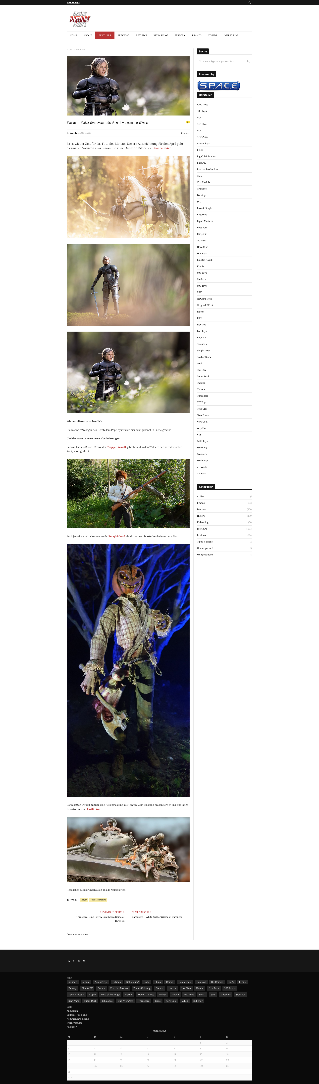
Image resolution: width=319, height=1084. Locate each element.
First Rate (202, 227)
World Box (202, 460)
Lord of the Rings (110, 994)
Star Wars (73, 1000)
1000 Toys (202, 104)
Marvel (128, 994)
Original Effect (205, 305)
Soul (199, 363)
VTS (199, 434)
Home (73, 35)
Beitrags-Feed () (77, 1014)
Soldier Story (204, 356)
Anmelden (72, 1010)
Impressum (231, 35)
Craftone (202, 188)
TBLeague (107, 1000)
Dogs (231, 981)
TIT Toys (201, 402)
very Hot (201, 428)
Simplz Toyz (203, 350)
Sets (213, 994)
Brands (197, 35)
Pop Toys (202, 331)
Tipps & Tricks (205, 541)
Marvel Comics (146, 994)
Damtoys (201, 195)
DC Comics (217, 981)
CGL (199, 175)
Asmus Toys (203, 143)
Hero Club (202, 246)
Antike (86, 981)
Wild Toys (202, 441)
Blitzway (201, 162)
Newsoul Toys (204, 298)
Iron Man (214, 988)
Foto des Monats (98, 899)
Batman (117, 981)
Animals (72, 981)
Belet (200, 149)
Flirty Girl (202, 233)
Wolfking (202, 447)
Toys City (202, 408)
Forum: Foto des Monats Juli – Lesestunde (108, 2)
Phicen (200, 311)
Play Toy (201, 324)
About (88, 35)
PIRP (199, 318)
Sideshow (202, 344)
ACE (199, 117)
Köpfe (92, 994)
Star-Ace (202, 369)
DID (199, 201)
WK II (185, 1000)
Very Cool (202, 421)
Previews (123, 35)
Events (242, 981)
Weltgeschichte (205, 554)
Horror (172, 988)
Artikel (200, 496)
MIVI (199, 292)
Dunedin (73, 133)
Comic (169, 981)
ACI (199, 130)
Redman (201, 337)
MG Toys (202, 285)
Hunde (200, 988)
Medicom (202, 279)
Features (105, 35)
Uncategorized (205, 548)
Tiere (158, 1000)
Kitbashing (161, 35)
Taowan (201, 382)
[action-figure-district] (81, 19)
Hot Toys (202, 253)
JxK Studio (229, 988)
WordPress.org (74, 1022)
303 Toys (202, 111)
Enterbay (202, 214)
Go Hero (201, 240)
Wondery (202, 454)
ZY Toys (201, 473)
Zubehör (198, 1000)
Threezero (202, 395)
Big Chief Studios (206, 156)
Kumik (200, 266)
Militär (162, 994)
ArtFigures (202, 136)
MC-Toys (202, 272)
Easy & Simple (204, 208)
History (180, 35)
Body (146, 981)
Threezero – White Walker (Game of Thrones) (157, 916)
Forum (212, 35)
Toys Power (203, 415)
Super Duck (203, 376)
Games (159, 988)
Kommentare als (78, 1018)
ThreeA (201, 389)
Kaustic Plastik (205, 259)
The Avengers (125, 1000)
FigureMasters (205, 221)
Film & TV (87, 988)
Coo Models (203, 182)
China (158, 981)
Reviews (141, 35)
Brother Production (207, 169)
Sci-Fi (202, 994)
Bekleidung (132, 981)
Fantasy (72, 988)
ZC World (202, 466)
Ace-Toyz (202, 123)
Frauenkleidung (142, 988)
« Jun (70, 1077)
